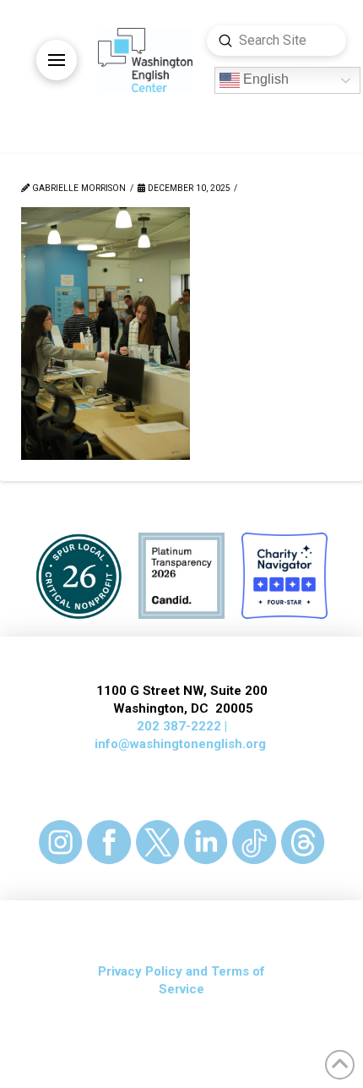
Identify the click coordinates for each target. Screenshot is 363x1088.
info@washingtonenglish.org (180, 744)
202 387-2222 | (182, 726)
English (264, 80)
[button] (56, 60)
